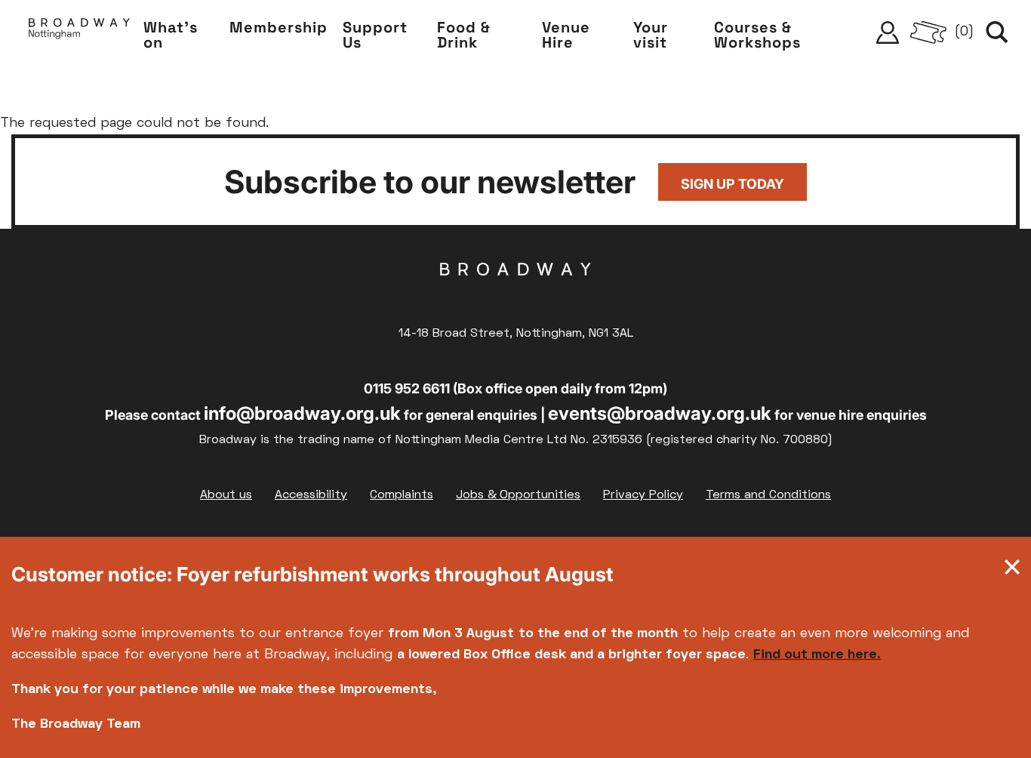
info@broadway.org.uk (302, 413)
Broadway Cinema (515, 293)
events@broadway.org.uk (659, 413)
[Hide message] (1012, 570)
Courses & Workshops (757, 34)
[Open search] (997, 32)
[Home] (79, 32)
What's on (170, 34)
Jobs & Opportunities (518, 495)
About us (226, 495)
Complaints (401, 495)
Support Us (375, 34)
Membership (278, 27)
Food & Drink (464, 34)
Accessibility (311, 495)
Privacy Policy (643, 495)
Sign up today (732, 184)
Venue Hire (566, 34)
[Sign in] (887, 32)
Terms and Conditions (768, 495)
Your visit (650, 34)
